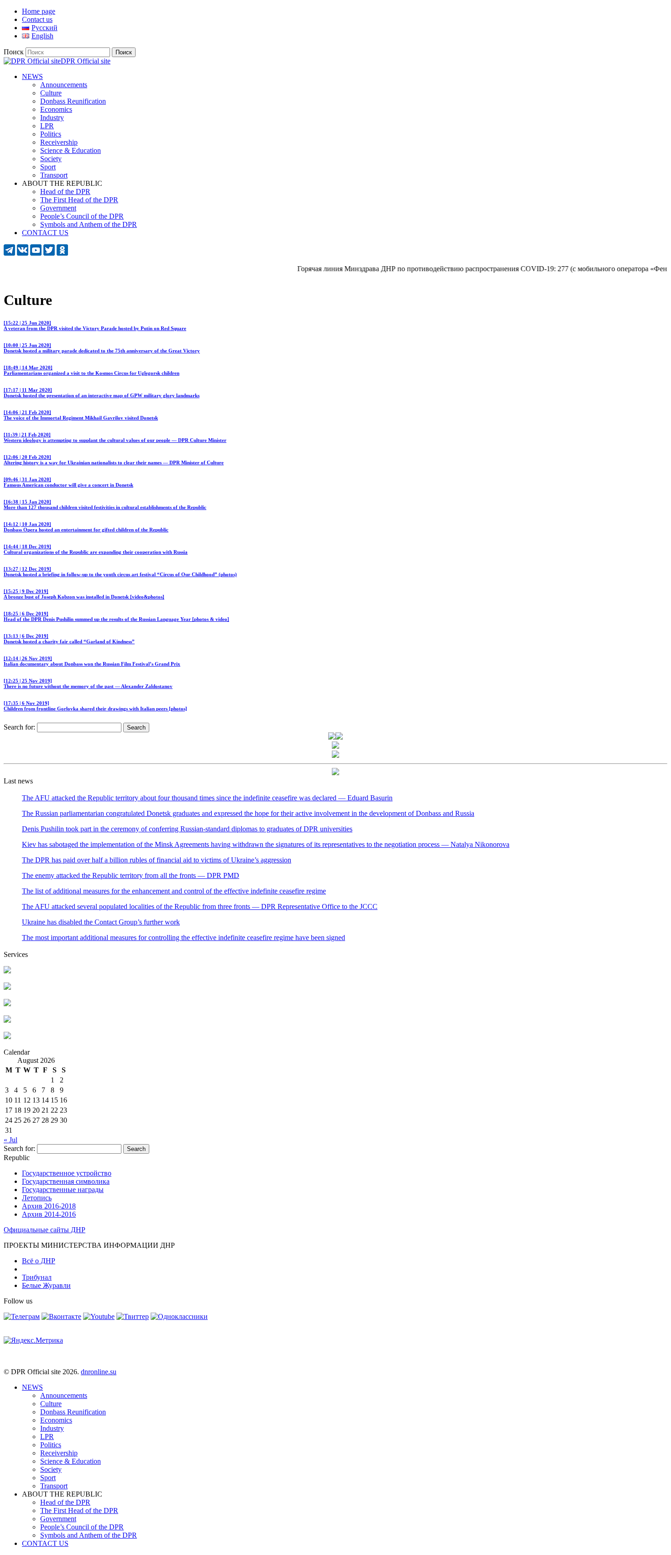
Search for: (19, 727)
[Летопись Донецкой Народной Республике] (7, 1020)
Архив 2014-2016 (49, 1214)
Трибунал (37, 1277)
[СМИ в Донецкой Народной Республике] (7, 987)
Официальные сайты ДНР (44, 1230)
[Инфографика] (7, 1036)
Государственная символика (66, 1181)
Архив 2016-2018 (49, 1206)
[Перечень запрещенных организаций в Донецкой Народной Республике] (7, 1004)
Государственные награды (63, 1189)
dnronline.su (98, 1372)
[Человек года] (339, 737)
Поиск (14, 52)
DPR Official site (85, 61)
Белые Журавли (46, 1285)
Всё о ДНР (38, 1261)
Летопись (37, 1198)
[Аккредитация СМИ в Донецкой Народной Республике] (7, 971)
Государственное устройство (66, 1173)
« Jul (10, 1140)
